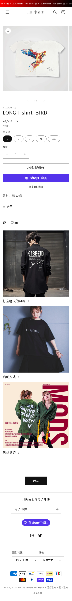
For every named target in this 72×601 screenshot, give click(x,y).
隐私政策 (63, 587)
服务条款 (37, 593)
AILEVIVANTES (18, 587)
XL (41, 138)
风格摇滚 (9, 453)
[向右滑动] (44, 101)
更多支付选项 (36, 186)
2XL (54, 138)
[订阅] (57, 509)
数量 (5, 147)
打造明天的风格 (14, 301)
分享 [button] (9, 206)
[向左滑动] (28, 101)
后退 (36, 481)
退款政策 (51, 587)
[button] (7, 12)
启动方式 (9, 377)
